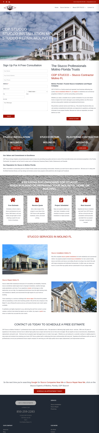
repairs (76, 91)
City (4, 94)
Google (34, 382)
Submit (9, 116)
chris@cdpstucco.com (91, 1)
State (27, 94)
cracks (29, 288)
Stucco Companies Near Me (52, 382)
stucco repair (30, 298)
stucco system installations (69, 256)
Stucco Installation (56, 404)
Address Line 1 (6, 88)
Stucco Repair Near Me (75, 382)
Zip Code (5, 99)
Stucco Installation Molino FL (61, 253)
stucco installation (76, 259)
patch (41, 311)
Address (6, 83)
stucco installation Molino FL (63, 91)
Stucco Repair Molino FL (10, 280)
